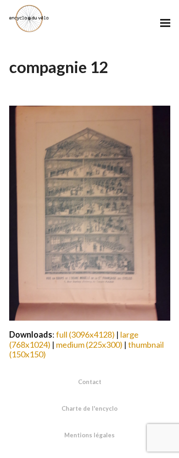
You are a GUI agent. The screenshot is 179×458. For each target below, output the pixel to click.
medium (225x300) (89, 344)
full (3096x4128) (85, 334)
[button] (165, 23)
